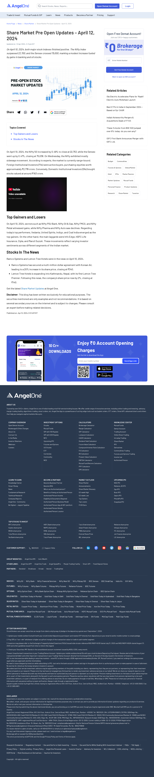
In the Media (12, 438)
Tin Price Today (119, 606)
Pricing (100, 15)
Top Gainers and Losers (25, 133)
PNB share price (84, 531)
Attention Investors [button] (17, 628)
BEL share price (84, 537)
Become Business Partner (53, 483)
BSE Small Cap (107, 581)
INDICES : (10, 581)
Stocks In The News (23, 139)
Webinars (11, 444)
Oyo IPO (117, 489)
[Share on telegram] (18, 112)
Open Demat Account (107, 6)
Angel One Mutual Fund (36, 611)
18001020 (35, 548)
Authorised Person (121, 460)
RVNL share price (50, 531)
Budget (110, 161)
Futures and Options (51, 444)
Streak (41, 569)
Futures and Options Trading (124, 454)
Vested (48, 569)
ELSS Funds (39, 616)
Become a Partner (85, 15)
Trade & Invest (13, 15)
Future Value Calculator (87, 444)
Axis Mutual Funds (71, 611)
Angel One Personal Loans (56, 749)
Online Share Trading (121, 435)
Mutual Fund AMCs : (16, 611)
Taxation (135, 193)
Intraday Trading (120, 438)
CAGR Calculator (85, 438)
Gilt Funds (95, 616)
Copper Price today (29, 606)
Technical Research (15, 495)
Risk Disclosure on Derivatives (30, 753)
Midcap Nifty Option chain (67, 591)
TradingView (58, 569)
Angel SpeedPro (55, 564)
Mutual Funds (128, 180)
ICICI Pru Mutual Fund (108, 611)
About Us (11, 432)
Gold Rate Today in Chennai (77, 596)
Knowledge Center (15, 483)
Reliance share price (121, 525)
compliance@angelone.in (66, 723)
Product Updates (130, 187)
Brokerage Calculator (86, 425)
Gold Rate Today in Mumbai (31, 596)
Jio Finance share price (122, 534)
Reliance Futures (75, 586)
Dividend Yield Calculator (88, 441)
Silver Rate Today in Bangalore (61, 601)
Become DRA (48, 486)
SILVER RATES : (13, 601)
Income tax (118, 457)
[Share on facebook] (38, 112)
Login (127, 6)
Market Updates (114, 180)
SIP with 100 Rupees (51, 432)
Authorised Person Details (53, 508)
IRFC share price (14, 525)
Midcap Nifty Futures (57, 586)
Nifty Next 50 (64, 581)
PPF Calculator (84, 466)
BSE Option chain (108, 591)
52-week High (84, 492)
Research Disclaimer (15, 745)
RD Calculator (84, 454)
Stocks (46, 425)
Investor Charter (75, 749)
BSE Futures (90, 586)
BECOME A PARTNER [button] (52, 480)
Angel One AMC (30, 559)
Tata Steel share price (87, 525)
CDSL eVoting (122, 749)
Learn (48, 15)
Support (111, 15)
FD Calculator (84, 451)
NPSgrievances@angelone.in (17, 726)
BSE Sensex (94, 581)
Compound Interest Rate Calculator (92, 447)
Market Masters (128, 174)
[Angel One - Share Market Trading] (18, 6)
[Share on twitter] (32, 112)
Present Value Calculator (88, 457)
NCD (45, 460)
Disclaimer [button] (12, 696)
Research (111, 193)
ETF (45, 451)
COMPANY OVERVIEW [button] (17, 422)
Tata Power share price (52, 537)
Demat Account (119, 429)
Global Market (130, 168)
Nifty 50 (20, 581)
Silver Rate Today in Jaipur (111, 601)
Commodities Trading (122, 451)
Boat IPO (117, 492)
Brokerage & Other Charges (18, 428)
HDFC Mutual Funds (89, 611)
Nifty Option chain (24, 591)
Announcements (84, 486)
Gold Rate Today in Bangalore (128, 596)
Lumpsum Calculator (86, 435)
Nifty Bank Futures (38, 586)
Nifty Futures (23, 586)
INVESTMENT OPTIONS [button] (53, 422)
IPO (115, 444)
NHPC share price (50, 528)
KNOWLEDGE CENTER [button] (123, 422)
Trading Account (120, 432)
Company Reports (15, 499)
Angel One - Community (16, 502)
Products (68, 15)
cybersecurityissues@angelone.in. (75, 729)
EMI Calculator (84, 470)
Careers (11, 447)
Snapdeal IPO (119, 502)
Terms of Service (65, 737)
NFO (45, 438)
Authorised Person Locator (54, 511)
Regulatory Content (33, 745)
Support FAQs (50, 548)
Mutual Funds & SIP (33, 15)
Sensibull (22, 569)
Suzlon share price (15, 528)
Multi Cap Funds (122, 616)
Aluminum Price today (49, 606)
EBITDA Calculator (85, 460)
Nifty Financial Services (46, 581)
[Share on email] (45, 112)
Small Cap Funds (66, 616)
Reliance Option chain (89, 591)
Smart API (86, 564)
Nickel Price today (84, 606)
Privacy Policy (50, 737)
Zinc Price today (67, 606)
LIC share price (119, 537)
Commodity (48, 457)
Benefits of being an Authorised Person (58, 492)
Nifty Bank (30, 581)
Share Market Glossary (87, 489)
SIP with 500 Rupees (51, 435)
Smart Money (13, 486)
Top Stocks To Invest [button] (18, 522)
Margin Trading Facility (72, 564)
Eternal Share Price (86, 534)
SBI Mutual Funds (54, 611)
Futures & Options (114, 168)
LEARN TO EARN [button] (15, 480)
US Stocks (47, 447)
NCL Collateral (109, 749)
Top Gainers (83, 499)
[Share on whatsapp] (25, 112)
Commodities (122, 161)
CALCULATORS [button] (85, 422)
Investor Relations (15, 441)
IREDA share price (14, 531)
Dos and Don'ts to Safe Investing (56, 745)
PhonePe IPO (118, 499)
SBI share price (49, 534)
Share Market (123, 193)
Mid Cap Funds (107, 616)
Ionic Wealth (42, 559)
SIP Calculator (84, 432)
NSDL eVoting (136, 749)
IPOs (117, 174)
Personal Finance (114, 187)
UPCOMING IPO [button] (120, 480)
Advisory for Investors (92, 749)
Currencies (47, 454)
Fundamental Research (16, 492)
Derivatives (118, 447)
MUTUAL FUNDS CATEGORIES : (19, 616)
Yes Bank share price (15, 537)
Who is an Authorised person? (54, 489)
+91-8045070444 (46, 729)
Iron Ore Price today (102, 606)
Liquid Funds (52, 616)
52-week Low (84, 495)
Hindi (110, 174)
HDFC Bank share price (52, 525)
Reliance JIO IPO (120, 486)
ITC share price (119, 531)
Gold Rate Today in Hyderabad (102, 596)
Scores (74, 745)
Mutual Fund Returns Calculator (90, 463)
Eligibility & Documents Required (55, 499)
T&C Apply (135, 745)
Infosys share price (121, 528)
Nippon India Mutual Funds (130, 611)
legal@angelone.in (69, 731)
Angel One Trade (40, 564)
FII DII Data (83, 505)
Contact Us (12, 435)
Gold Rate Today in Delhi (54, 596)
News (57, 15)
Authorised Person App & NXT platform (58, 505)
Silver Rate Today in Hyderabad (34, 601)
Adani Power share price (87, 528)
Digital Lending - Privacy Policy (32, 749)
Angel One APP (26, 564)
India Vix (119, 581)
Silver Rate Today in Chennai (87, 601)
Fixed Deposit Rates (100, 564)
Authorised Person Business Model (56, 502)
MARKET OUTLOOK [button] (86, 480)
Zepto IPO (117, 495)
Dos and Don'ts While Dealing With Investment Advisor (101, 745)
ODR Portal (11, 753)
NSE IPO (117, 483)
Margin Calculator (85, 428)
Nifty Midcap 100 (79, 581)
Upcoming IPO (49, 441)
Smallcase (32, 569)
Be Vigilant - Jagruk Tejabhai (18, 505)
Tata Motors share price (17, 534)
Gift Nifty (129, 581)
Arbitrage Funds (82, 616)
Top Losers (83, 502)
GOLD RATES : (12, 596)
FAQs (127, 745)
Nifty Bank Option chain (44, 591)
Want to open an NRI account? (124, 77)
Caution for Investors (52, 753)
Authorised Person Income (53, 495)
